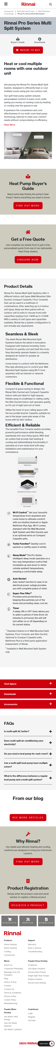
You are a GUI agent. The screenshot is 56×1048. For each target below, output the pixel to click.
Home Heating (10, 944)
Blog (6, 978)
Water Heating (10, 948)
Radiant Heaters (35, 979)
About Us (8, 965)
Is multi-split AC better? (16, 731)
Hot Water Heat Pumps (11, 1018)
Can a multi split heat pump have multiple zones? (26, 765)
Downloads (39, 42)
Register (31, 1017)
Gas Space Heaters (36, 968)
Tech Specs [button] (10, 683)
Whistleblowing (10, 1003)
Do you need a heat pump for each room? (26, 753)
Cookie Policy (10, 1000)
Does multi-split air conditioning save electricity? (23, 742)
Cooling (7, 951)
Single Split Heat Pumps (38, 975)
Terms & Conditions (12, 993)
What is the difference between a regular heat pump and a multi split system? (26, 778)
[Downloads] (39, 39)
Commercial (8, 11)
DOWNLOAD (46, 923)
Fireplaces (32, 965)
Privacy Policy (10, 996)
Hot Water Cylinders (13, 1029)
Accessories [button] (10, 704)
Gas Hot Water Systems (10, 1024)
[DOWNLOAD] (46, 919)
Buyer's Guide (18, 42)
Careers (7, 985)
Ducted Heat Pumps (37, 972)
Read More (9, 124)
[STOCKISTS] (9, 919)
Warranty (32, 944)
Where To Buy (10, 982)
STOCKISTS (10, 923)
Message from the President (12, 973)
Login (30, 1013)
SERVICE (28, 923)
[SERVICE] (28, 919)
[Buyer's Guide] (17, 39)
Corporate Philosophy (13, 968)
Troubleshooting (35, 951)
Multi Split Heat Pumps (25, 11)
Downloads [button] (10, 694)
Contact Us (9, 989)
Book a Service (34, 948)
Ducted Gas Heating (37, 983)
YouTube (31, 1020)
